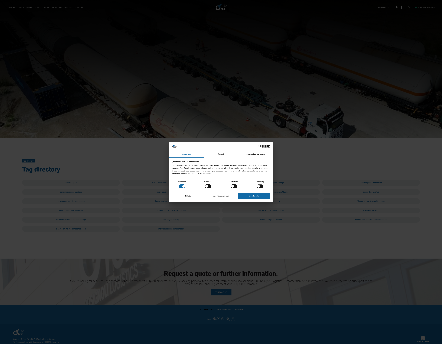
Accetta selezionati (221, 196)
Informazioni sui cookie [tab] (255, 154)
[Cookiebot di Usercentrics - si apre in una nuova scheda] (260, 146)
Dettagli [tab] (221, 154)
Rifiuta (188, 196)
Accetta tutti (254, 196)
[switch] (208, 186)
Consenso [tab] (186, 154)
